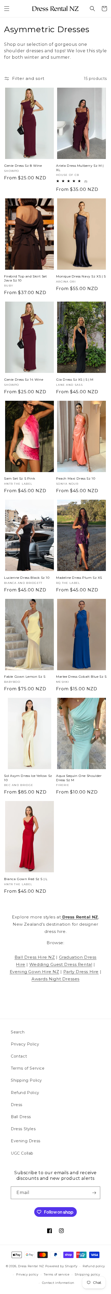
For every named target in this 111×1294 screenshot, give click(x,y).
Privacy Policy (25, 1044)
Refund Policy (25, 1092)
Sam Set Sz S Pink (19, 478)
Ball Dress (21, 1116)
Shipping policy (87, 1274)
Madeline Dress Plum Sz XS (79, 578)
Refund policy (94, 1266)
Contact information (58, 1283)
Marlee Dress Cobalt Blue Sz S (81, 676)
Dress (16, 1104)
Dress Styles (23, 1128)
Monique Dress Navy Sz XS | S (81, 276)
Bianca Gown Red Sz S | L (25, 879)
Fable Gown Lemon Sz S (25, 676)
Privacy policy (27, 1274)
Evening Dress (25, 1141)
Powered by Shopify (61, 1266)
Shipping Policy (26, 1080)
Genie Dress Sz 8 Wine (23, 166)
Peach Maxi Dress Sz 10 (75, 478)
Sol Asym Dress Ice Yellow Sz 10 (28, 778)
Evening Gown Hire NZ (34, 971)
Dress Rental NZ (31, 1266)
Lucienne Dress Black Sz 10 (27, 578)
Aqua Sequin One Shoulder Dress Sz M (79, 778)
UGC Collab (22, 1153)
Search (18, 1032)
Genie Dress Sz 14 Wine (23, 379)
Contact (19, 1056)
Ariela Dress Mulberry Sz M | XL (80, 168)
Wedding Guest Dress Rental (60, 964)
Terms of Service (28, 1068)
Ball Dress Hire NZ (35, 957)
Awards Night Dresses (55, 978)
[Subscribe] (94, 1193)
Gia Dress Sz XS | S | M (74, 379)
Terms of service (56, 1274)
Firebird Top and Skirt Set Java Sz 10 (25, 278)
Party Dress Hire (81, 971)
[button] (7, 8)
